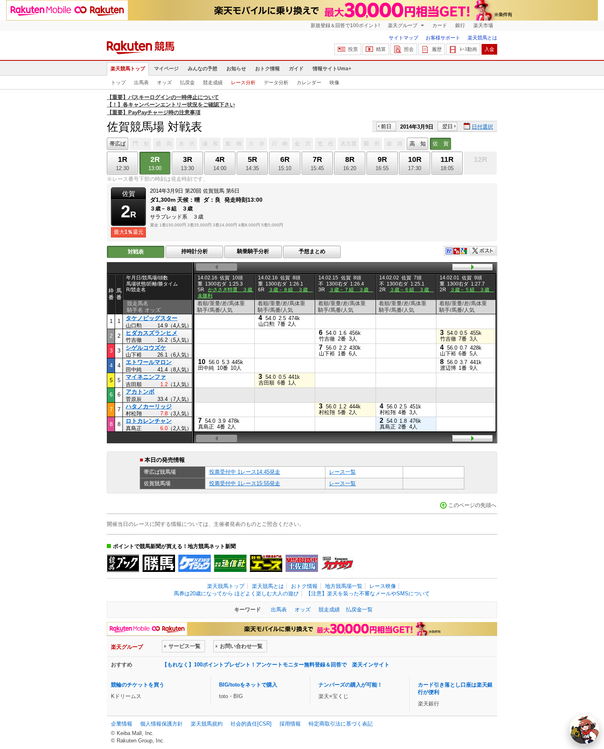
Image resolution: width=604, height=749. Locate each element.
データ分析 (276, 82)
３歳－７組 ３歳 (351, 290)
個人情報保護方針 (161, 724)
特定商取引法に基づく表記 (341, 724)
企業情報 (121, 724)
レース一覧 (342, 472)
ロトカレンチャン (149, 420)
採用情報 (290, 724)
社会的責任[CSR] (251, 724)
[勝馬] (159, 563)
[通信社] (230, 563)
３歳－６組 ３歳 (412, 290)
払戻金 (187, 82)
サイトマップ (403, 38)
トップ (118, 82)
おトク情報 (267, 68)
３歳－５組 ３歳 (472, 290)
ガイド (296, 68)
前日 (386, 126)
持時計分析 (194, 251)
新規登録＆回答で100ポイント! (345, 25)
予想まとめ (312, 251)
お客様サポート (443, 38)
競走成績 (213, 82)
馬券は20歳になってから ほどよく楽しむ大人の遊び (236, 593)
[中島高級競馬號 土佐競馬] (302, 563)
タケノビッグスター (152, 318)
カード (439, 25)
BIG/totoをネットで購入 (248, 685)
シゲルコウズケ (146, 347)
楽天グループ (403, 25)
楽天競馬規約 (207, 724)
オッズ (164, 82)
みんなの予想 (202, 68)
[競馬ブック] (123, 563)
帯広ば (118, 144)
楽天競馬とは (482, 38)
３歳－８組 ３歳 (290, 290)
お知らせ (236, 68)
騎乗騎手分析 (253, 251)
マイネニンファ (146, 376)
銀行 (460, 25)
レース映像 (382, 586)
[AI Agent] (584, 729)
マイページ (166, 68)
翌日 (447, 126)
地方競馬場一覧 (343, 586)
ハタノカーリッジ (149, 406)
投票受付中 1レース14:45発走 (244, 472)
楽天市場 (483, 25)
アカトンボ (140, 391)
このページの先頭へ (472, 505)
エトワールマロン (149, 362)
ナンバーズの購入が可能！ (350, 685)
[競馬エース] (266, 563)
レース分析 (243, 82)
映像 (334, 82)
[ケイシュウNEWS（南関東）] (194, 563)
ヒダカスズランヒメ (152, 333)
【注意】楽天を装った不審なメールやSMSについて (368, 593)
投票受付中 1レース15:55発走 (244, 483)
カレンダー (309, 82)
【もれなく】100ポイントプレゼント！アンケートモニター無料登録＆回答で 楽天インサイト (276, 664)
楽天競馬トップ (128, 68)
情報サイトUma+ (332, 68)
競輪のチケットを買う (137, 685)
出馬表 (141, 82)
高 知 (418, 144)
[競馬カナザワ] (337, 563)
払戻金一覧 (359, 609)
